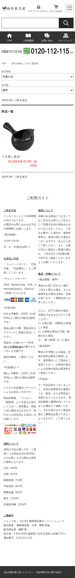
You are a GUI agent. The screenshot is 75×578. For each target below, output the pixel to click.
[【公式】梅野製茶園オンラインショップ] (13, 11)
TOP (9, 40)
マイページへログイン (38, 11)
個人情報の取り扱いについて (17, 572)
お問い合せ (47, 40)
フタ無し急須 (10, 156)
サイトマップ (65, 40)
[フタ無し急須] (19, 136)
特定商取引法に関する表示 (48, 572)
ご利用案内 (28, 40)
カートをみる (56, 11)
